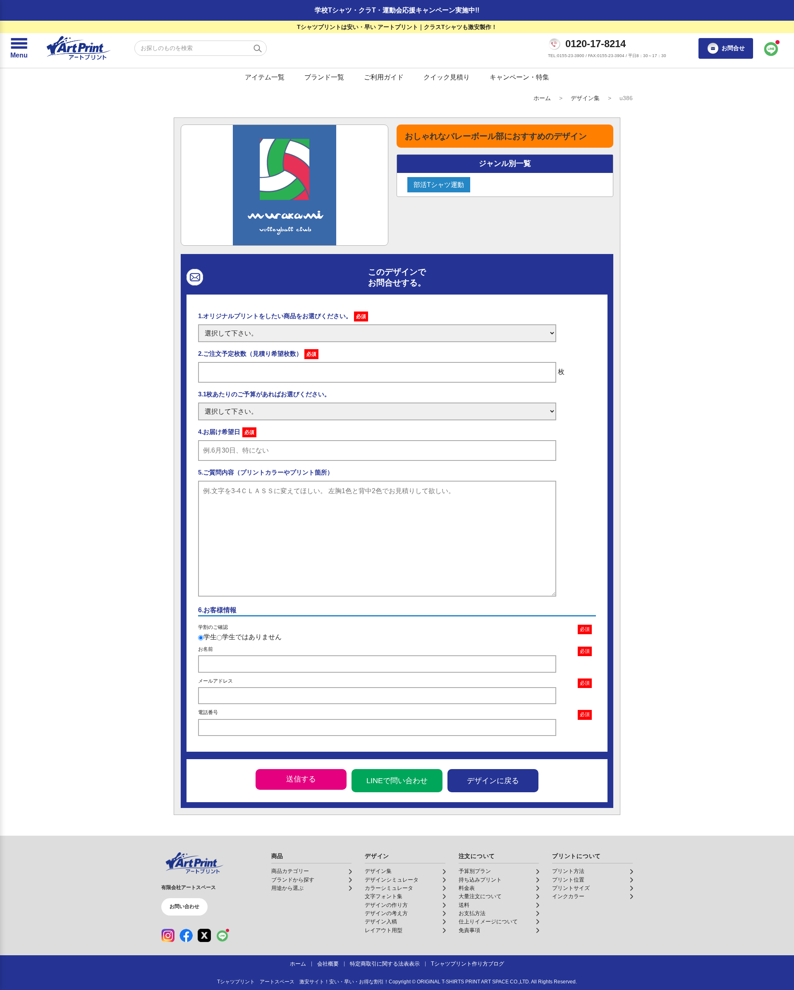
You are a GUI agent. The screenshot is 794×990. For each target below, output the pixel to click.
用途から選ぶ (287, 888)
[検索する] (257, 48)
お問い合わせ (184, 906)
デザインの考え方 (386, 913)
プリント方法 (568, 871)
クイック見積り (446, 77)
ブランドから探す (292, 880)
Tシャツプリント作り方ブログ (467, 964)
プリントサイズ (571, 888)
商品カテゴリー (290, 871)
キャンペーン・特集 (519, 77)
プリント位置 (568, 880)
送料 (464, 905)
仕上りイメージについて (488, 922)
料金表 (467, 888)
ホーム (542, 98)
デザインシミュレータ (392, 880)
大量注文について (480, 896)
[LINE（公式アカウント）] (222, 935)
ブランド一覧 (324, 77)
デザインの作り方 (386, 905)
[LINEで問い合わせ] (771, 48)
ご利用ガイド (384, 77)
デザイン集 (585, 98)
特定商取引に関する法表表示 (385, 964)
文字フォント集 (383, 896)
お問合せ (733, 48)
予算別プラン (475, 871)
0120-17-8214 (595, 43)
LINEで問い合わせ (397, 781)
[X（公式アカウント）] (204, 935)
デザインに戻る (493, 781)
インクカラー (568, 896)
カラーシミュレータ (389, 888)
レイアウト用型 (383, 930)
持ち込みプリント (480, 880)
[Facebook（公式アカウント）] (186, 935)
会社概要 (328, 964)
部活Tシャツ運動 (439, 184)
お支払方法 (472, 913)
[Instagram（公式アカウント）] (168, 935)
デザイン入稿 (381, 922)
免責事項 (469, 930)
